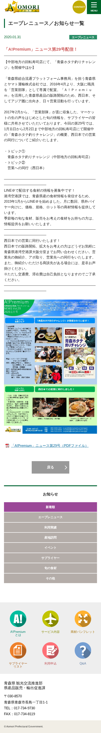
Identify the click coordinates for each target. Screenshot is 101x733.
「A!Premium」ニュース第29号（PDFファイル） (50, 446)
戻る (50, 467)
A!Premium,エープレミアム (22, 6)
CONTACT (79, 7)
